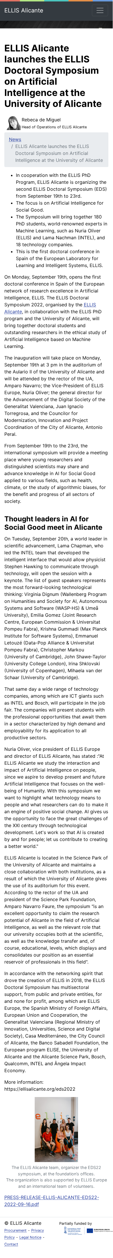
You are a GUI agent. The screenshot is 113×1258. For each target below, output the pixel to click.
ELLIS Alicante (23, 10)
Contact (11, 1244)
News (15, 139)
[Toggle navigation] (100, 10)
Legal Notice (30, 1237)
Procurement (15, 1230)
